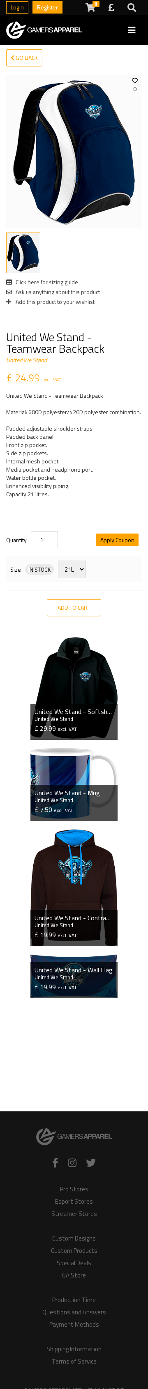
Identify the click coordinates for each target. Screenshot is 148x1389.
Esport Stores (74, 1201)
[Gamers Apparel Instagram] (72, 1162)
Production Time (74, 1300)
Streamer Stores (74, 1214)
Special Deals (74, 1263)
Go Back (26, 57)
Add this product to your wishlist (54, 301)
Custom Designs (74, 1238)
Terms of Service (74, 1361)
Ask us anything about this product (57, 291)
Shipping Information (74, 1349)
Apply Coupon (117, 540)
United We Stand (26, 360)
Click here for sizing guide (46, 282)
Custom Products (74, 1251)
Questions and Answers (74, 1312)
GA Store (74, 1275)
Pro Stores (74, 1189)
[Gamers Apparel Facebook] (55, 1162)
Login (17, 7)
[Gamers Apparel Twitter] (91, 1162)
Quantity (16, 540)
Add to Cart (74, 607)
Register (47, 7)
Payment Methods (74, 1325)
